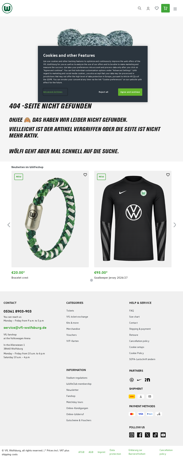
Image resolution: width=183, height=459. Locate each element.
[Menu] (175, 8)
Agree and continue (130, 92)
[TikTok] (155, 436)
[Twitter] (147, 436)
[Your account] (148, 8)
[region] (91, 224)
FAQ (131, 311)
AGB (91, 452)
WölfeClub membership (79, 384)
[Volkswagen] (131, 380)
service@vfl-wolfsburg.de (25, 327)
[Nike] (139, 380)
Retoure (133, 335)
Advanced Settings (53, 92)
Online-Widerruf (75, 414)
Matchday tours (74, 402)
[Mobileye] (147, 380)
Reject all (103, 92)
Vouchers (71, 335)
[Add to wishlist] (85, 174)
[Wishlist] (156, 8)
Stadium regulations (76, 378)
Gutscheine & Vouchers (78, 420)
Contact (133, 323)
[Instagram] (131, 436)
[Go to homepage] (7, 8)
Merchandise (73, 329)
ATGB (81, 452)
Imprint (101, 452)
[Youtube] (163, 436)
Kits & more (72, 323)
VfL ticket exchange (77, 317)
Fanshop (70, 396)
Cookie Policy (136, 353)
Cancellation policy (139, 341)
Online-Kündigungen (77, 408)
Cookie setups (136, 347)
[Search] (139, 8)
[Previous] (8, 224)
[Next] (175, 224)
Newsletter (72, 390)
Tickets (70, 311)
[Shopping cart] (165, 8)
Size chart (134, 317)
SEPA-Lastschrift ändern (142, 359)
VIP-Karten (72, 341)
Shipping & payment (140, 329)
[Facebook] (139, 436)
